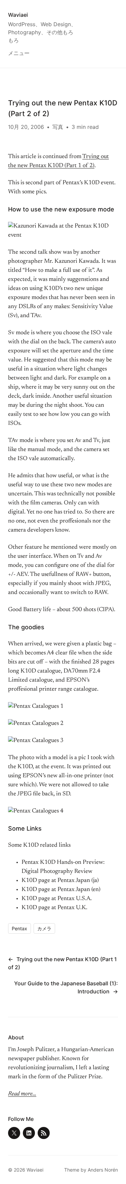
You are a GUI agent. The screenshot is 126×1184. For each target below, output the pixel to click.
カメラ (44, 928)
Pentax (19, 928)
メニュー (19, 53)
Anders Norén (103, 1170)
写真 (57, 127)
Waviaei (18, 14)
